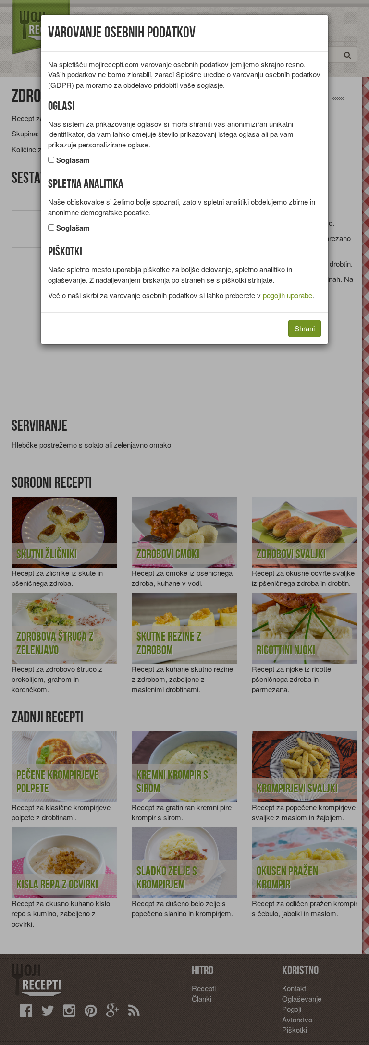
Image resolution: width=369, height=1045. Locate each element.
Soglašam (72, 160)
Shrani (305, 328)
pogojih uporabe (287, 295)
